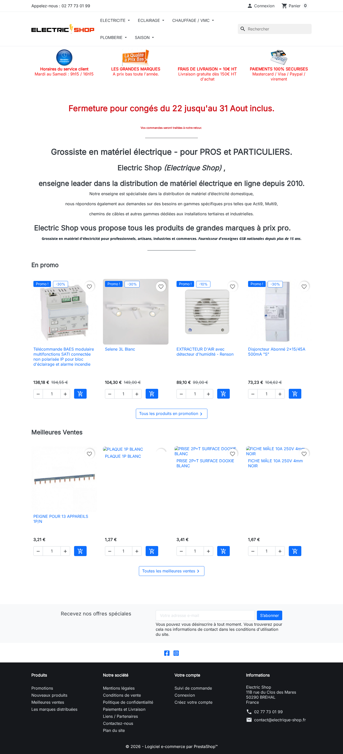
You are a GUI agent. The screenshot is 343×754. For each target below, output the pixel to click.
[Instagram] (176, 652)
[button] (260, 5)
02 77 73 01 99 (268, 711)
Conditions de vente (122, 695)
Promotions (42, 688)
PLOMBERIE (112, 37)
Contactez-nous (118, 723)
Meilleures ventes (47, 702)
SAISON (143, 37)
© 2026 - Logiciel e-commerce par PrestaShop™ (172, 746)
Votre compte (187, 675)
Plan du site (114, 730)
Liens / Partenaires (120, 716)
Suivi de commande (193, 688)
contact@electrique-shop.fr (280, 719)
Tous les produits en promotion (171, 414)
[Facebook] (166, 652)
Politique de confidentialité (128, 702)
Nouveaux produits (49, 695)
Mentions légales (119, 688)
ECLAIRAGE (149, 20)
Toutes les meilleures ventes (171, 571)
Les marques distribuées (54, 709)
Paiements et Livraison (124, 709)
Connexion (185, 695)
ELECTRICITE (113, 20)
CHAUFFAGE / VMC (191, 20)
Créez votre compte (193, 702)
